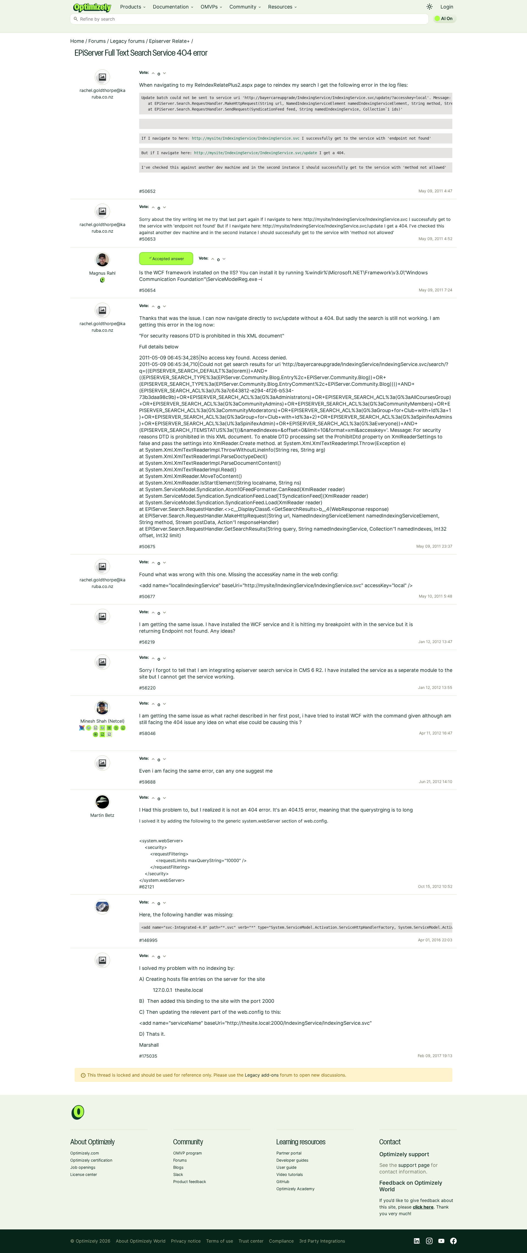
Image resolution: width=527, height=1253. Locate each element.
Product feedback (189, 1181)
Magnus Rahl (102, 273)
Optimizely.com (84, 1153)
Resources (283, 7)
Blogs (178, 1167)
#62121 (146, 886)
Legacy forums (127, 41)
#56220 (147, 688)
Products (133, 7)
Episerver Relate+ (169, 41)
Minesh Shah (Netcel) (102, 721)
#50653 (147, 239)
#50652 (147, 191)
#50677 (147, 596)
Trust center (251, 1241)
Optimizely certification (91, 1160)
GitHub (282, 1181)
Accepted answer (166, 258)
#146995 (148, 940)
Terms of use (219, 1241)
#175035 (148, 1056)
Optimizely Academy (295, 1188)
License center (83, 1174)
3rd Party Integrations (322, 1241)
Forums (97, 41)
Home (77, 41)
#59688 (147, 782)
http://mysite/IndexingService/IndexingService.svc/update (255, 153)
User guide (286, 1167)
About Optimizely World (141, 1241)
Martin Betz (102, 815)
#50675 (147, 546)
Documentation (173, 7)
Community (245, 7)
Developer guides (292, 1160)
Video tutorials (289, 1174)
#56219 (147, 642)
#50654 (147, 290)
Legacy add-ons (262, 1075)
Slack (178, 1174)
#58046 (147, 733)
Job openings (83, 1167)
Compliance (281, 1241)
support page (414, 1165)
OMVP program (187, 1153)
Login (447, 7)
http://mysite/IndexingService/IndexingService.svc (245, 138)
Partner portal (288, 1153)
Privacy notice (186, 1241)
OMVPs (212, 7)
